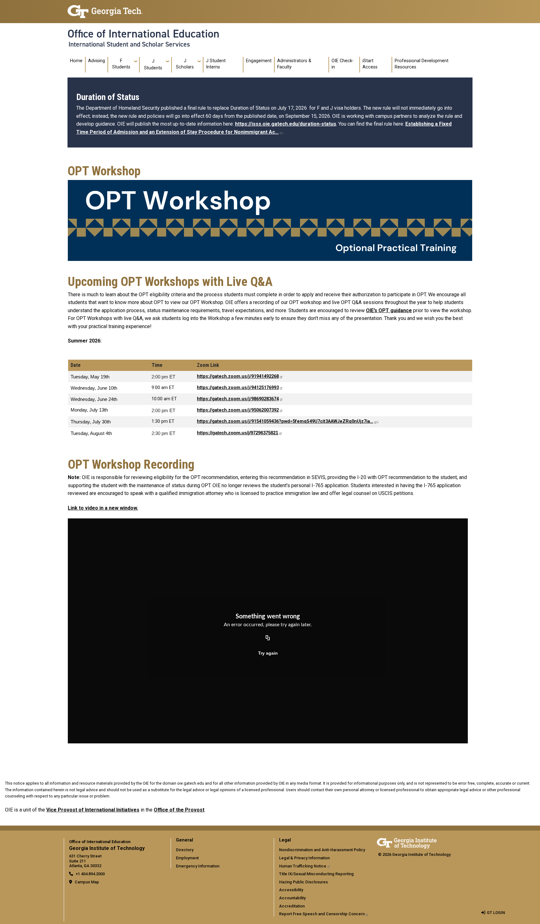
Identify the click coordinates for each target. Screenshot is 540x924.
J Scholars (185, 64)
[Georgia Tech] (407, 842)
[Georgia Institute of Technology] (105, 9)
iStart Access (370, 64)
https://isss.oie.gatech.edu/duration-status (285, 124)
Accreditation (292, 906)
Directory (184, 849)
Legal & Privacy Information (304, 858)
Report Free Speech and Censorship (322, 914)
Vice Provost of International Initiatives (92, 810)
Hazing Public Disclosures (303, 882)
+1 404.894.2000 (90, 874)
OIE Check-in (343, 64)
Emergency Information (197, 866)
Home (76, 60)
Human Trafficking (302, 866)
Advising (96, 60)
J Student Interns (216, 64)
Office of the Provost (179, 810)
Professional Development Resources (421, 64)
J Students (153, 64)
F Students (121, 64)
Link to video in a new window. (103, 508)
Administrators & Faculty (294, 64)
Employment (187, 858)
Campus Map (87, 882)
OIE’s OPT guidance (389, 310)
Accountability (292, 898)
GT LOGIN (496, 912)
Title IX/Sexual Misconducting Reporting (316, 874)
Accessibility (291, 889)
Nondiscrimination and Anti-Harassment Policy (322, 849)
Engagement (259, 60)
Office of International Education (143, 33)
